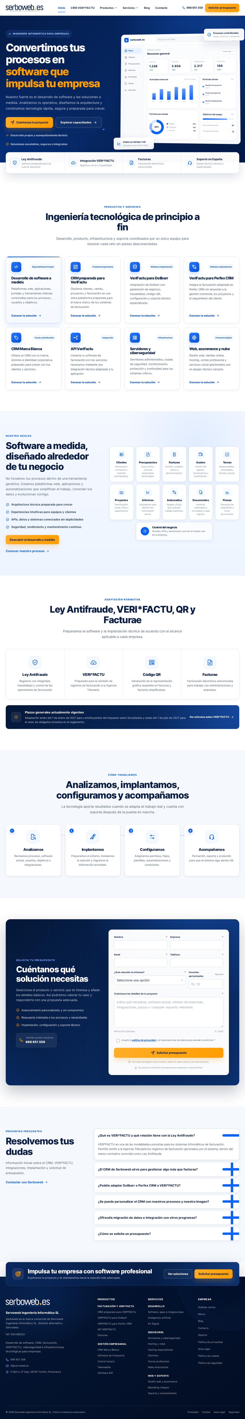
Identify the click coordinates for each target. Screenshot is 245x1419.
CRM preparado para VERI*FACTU (117, 1312)
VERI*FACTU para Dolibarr (112, 1317)
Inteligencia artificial (159, 1317)
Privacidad (193, 1412)
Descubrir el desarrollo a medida (32, 540)
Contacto (161, 7)
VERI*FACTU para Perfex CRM (115, 1323)
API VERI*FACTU (107, 1329)
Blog (147, 7)
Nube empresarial (158, 1367)
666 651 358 (35, 1042)
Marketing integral (158, 1387)
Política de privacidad (210, 1342)
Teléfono (196, 954)
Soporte (202, 1335)
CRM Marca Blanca (108, 1349)
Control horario (106, 1361)
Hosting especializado (160, 1349)
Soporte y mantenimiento (162, 1393)
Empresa (196, 937)
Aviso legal (204, 1349)
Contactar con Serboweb (24, 1182)
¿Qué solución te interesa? (150, 972)
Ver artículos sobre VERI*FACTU (209, 716)
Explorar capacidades (75, 122)
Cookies (206, 1412)
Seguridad (234, 1412)
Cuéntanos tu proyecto (32, 122)
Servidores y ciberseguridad (164, 1338)
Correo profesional (158, 1361)
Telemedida (104, 1367)
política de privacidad (144, 1040)
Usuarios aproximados (206, 974)
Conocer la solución (24, 315)
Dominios (153, 1355)
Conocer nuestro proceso (25, 551)
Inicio (61, 7)
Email (140, 954)
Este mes (227, 51)
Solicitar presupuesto (222, 7)
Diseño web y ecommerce (162, 1381)
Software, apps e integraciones (166, 1312)
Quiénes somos (207, 1307)
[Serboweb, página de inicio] (24, 7)
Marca (201, 1314)
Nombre (140, 937)
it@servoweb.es (20, 1365)
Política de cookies (208, 1355)
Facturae (103, 1335)
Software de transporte (111, 1355)
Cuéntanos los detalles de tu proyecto (168, 993)
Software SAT (105, 1372)
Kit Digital (153, 1323)
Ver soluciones (178, 1274)
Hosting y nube (156, 1343)
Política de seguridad (210, 1363)
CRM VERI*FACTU (83, 7)
